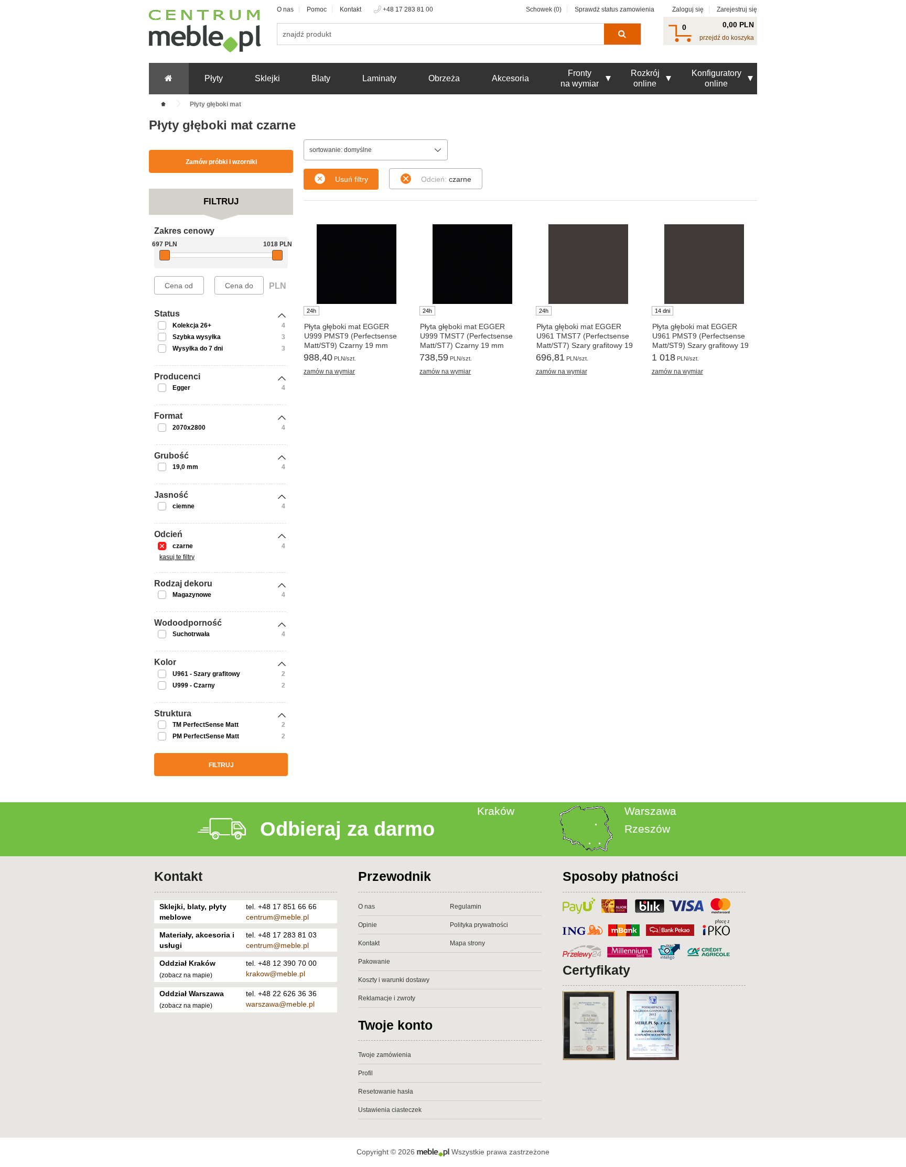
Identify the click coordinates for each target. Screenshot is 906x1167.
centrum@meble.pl (277, 917)
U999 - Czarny (193, 685)
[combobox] (376, 149)
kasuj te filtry (177, 557)
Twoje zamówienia (384, 1055)
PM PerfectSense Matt (205, 736)
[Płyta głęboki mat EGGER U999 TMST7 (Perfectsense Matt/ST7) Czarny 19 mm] (472, 264)
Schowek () (544, 9)
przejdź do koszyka (726, 37)
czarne (182, 546)
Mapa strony (467, 943)
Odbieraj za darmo (347, 829)
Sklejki (267, 78)
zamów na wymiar (329, 371)
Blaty (320, 78)
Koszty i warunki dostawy (393, 980)
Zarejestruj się (737, 9)
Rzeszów (647, 829)
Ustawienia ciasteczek (390, 1110)
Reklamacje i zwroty (386, 998)
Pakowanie (374, 961)
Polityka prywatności (479, 925)
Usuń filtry (351, 179)
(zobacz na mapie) (185, 975)
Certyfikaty (596, 970)
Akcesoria (510, 78)
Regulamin (465, 906)
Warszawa (650, 811)
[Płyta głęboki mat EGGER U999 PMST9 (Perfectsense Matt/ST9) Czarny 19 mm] (356, 264)
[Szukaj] (622, 34)
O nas (285, 9)
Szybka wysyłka (196, 337)
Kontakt (350, 9)
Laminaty (379, 78)
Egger (181, 387)
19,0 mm (185, 467)
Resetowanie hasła (385, 1091)
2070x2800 (189, 427)
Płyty (213, 78)
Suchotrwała (191, 634)
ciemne (183, 506)
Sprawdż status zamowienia (614, 9)
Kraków (495, 811)
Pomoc (317, 9)
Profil (365, 1073)
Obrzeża (444, 78)
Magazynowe (191, 594)
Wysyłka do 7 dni (197, 348)
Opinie (367, 925)
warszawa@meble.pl (280, 1004)
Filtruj (221, 765)
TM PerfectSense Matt (205, 724)
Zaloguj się (688, 9)
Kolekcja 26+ (191, 325)
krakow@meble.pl (275, 973)
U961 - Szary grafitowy (206, 674)
